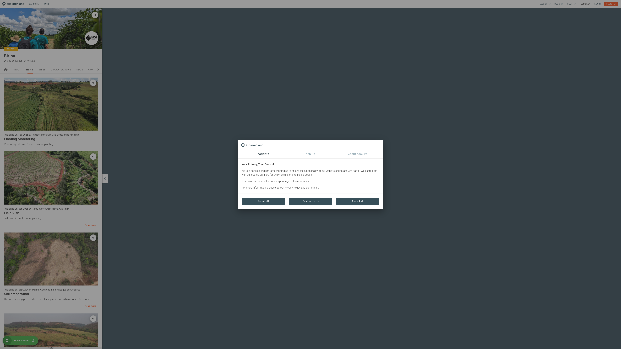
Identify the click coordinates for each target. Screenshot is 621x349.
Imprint (314, 187)
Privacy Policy (292, 187)
